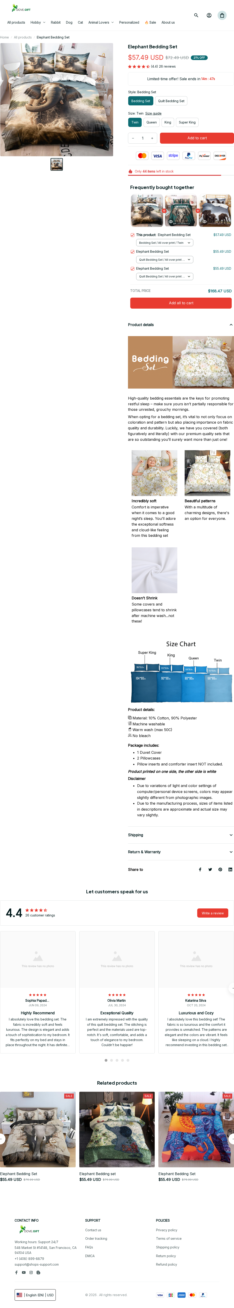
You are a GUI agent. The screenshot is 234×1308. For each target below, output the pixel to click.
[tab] (106, 1060)
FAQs (89, 1247)
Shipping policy (167, 1247)
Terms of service (169, 1238)
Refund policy (166, 1264)
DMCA (90, 1256)
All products (23, 37)
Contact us (93, 1230)
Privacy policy (166, 1230)
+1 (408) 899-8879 (29, 1259)
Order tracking (96, 1238)
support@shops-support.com (37, 1264)
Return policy (166, 1256)
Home (4, 37)
